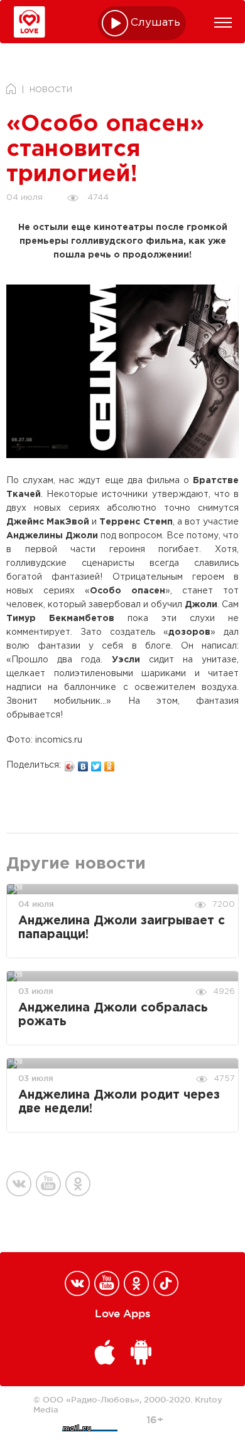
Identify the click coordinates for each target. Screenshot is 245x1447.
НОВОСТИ (51, 89)
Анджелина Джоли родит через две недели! (119, 1102)
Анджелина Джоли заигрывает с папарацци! (121, 928)
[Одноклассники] (109, 763)
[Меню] (223, 23)
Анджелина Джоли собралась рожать (113, 1015)
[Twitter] (96, 763)
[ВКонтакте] (83, 763)
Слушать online (156, 23)
